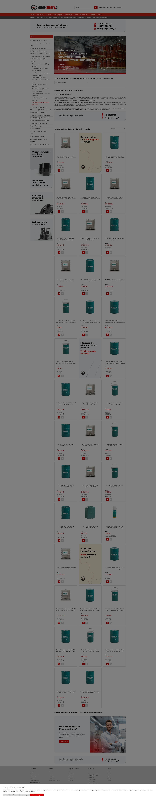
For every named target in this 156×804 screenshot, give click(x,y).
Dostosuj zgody (25, 795)
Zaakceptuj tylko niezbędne (11, 795)
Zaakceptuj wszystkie (37, 795)
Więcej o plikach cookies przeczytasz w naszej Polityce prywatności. (19, 791)
